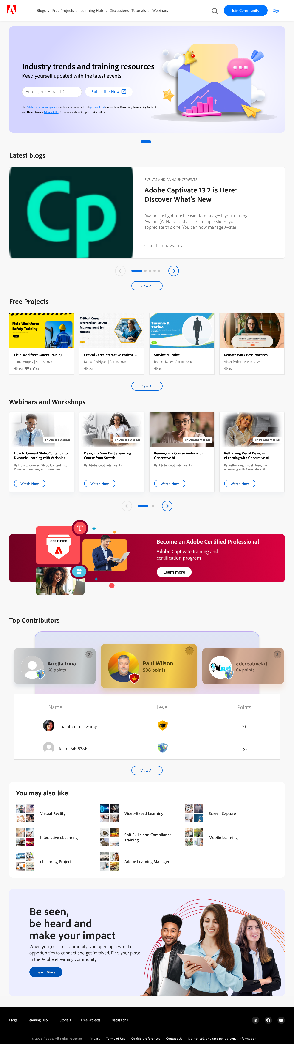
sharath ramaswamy (163, 245)
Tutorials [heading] (64, 1020)
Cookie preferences (146, 1039)
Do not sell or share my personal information (222, 1039)
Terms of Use (116, 1039)
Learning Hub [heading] (38, 1020)
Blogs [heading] (13, 1020)
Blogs (41, 10)
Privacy (94, 1039)
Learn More (45, 972)
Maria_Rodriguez (95, 362)
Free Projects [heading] (90, 1020)
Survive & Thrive (167, 354)
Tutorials (139, 10)
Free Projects (63, 10)
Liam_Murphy (23, 362)
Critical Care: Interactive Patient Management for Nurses (127, 354)
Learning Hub (92, 10)
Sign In (279, 10)
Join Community (245, 10)
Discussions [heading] (119, 1020)
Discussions (119, 10)
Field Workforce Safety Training (38, 354)
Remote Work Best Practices (246, 354)
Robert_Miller (163, 362)
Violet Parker (232, 362)
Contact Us (174, 1039)
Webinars (160, 10)
